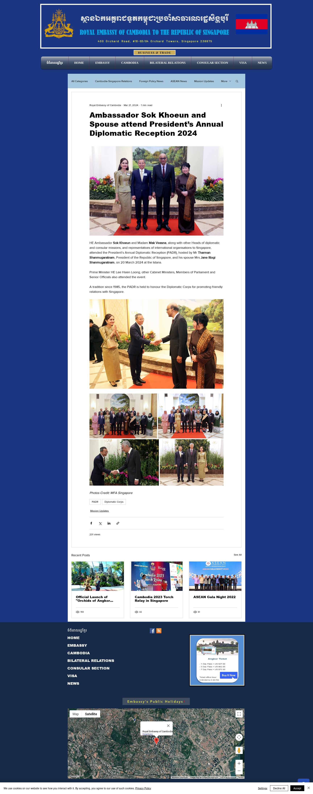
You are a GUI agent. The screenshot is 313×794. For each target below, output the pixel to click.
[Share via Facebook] (91, 523)
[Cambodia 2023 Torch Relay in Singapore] (156, 576)
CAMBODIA (78, 653)
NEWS (73, 683)
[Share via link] (118, 523)
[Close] (308, 788)
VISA (72, 676)
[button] (102, 63)
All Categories (79, 81)
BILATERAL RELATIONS (90, 661)
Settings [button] (262, 788)
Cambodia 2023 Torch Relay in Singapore (154, 598)
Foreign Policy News (151, 81)
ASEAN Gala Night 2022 (214, 597)
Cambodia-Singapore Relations (113, 81)
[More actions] (221, 105)
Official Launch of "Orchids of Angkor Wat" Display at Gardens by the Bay (97, 598)
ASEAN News (179, 81)
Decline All (279, 788)
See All (238, 554)
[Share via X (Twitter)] (100, 523)
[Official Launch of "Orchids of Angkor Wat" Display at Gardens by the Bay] (98, 576)
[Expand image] (123, 416)
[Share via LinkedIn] (109, 523)
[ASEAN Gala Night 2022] (215, 576)
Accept (297, 788)
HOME (73, 638)
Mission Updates (204, 81)
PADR (95, 501)
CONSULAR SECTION (88, 668)
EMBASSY (77, 645)
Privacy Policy (143, 788)
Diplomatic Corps (114, 501)
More (224, 81)
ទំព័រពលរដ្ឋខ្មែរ (77, 630)
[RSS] (158, 630)
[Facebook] (152, 630)
